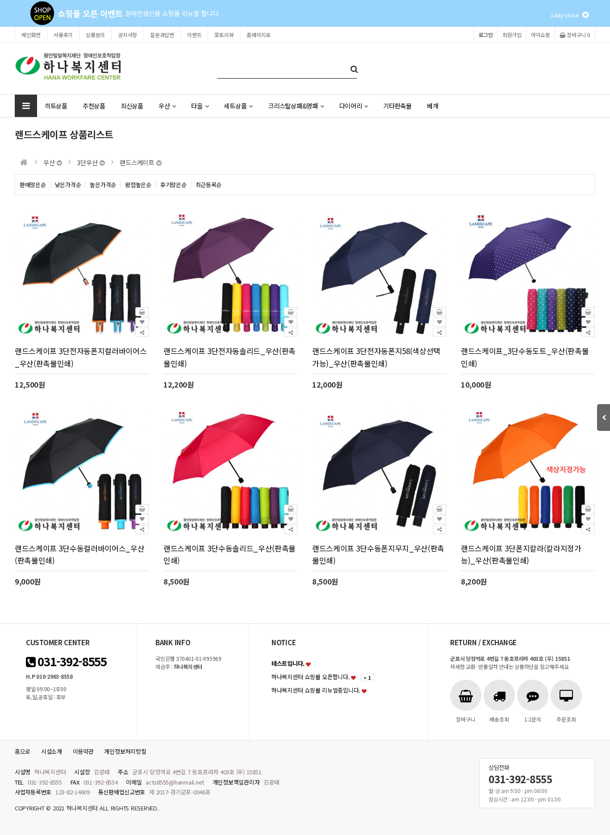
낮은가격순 (68, 184)
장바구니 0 (578, 34)
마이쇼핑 (540, 34)
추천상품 (94, 105)
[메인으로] (24, 162)
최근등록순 (209, 184)
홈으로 (22, 751)
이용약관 (83, 751)
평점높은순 (138, 184)
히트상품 (56, 105)
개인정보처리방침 (125, 751)
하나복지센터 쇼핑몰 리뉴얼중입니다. (316, 690)
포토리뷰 (224, 34)
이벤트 (194, 34)
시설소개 (51, 751)
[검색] (354, 68)
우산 (164, 105)
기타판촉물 (397, 105)
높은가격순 (103, 184)
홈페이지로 (259, 34)
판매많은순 (33, 184)
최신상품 (132, 105)
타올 (196, 105)
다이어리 (350, 105)
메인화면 (31, 34)
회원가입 (512, 34)
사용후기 (63, 34)
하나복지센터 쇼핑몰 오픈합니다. (311, 676)
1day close (566, 15)
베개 (432, 105)
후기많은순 (173, 184)
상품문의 (95, 34)
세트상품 (235, 105)
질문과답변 (162, 34)
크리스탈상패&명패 (293, 105)
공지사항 (127, 34)
